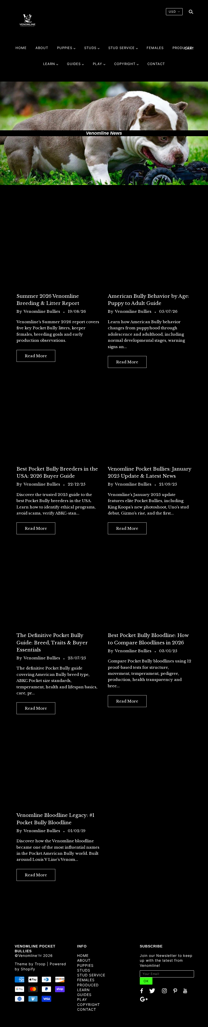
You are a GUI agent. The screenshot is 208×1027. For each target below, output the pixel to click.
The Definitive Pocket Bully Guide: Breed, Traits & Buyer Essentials (52, 642)
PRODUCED (88, 985)
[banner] (27, 20)
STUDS (83, 970)
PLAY (82, 999)
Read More (36, 355)
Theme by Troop (30, 964)
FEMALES (86, 980)
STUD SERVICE (91, 975)
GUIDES (84, 994)
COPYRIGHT (88, 1004)
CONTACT (86, 1009)
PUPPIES (85, 965)
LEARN (83, 990)
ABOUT (84, 960)
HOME (83, 955)
